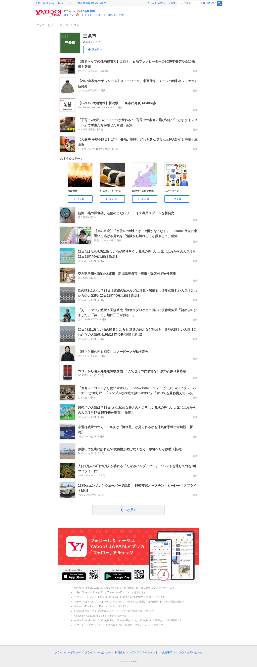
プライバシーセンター (98, 652)
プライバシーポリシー (68, 652)
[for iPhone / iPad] (74, 576)
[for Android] (118, 576)
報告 (195, 71)
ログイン (68, 14)
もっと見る (128, 510)
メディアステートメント (143, 652)
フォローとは (44, 25)
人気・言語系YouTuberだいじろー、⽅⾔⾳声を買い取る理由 (70, 3)
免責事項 (167, 652)
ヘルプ (171, 3)
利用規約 (120, 652)
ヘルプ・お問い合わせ (189, 652)
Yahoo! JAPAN (156, 3)
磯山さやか (209, 3)
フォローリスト (69, 25)
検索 (219, 3)
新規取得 (89, 11)
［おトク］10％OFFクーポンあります (101, 14)
